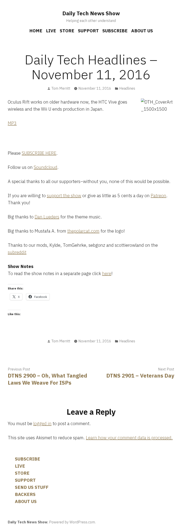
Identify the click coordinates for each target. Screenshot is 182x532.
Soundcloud (45, 167)
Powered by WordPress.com (72, 522)
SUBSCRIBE (115, 31)
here (106, 273)
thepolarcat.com (83, 231)
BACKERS (25, 494)
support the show (64, 196)
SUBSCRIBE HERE (39, 153)
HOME (35, 31)
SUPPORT (88, 31)
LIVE (51, 31)
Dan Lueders (47, 217)
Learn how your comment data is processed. (129, 438)
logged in (42, 423)
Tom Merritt (60, 88)
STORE (67, 31)
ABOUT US (142, 31)
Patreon (158, 196)
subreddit (17, 252)
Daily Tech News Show (91, 13)
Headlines (127, 88)
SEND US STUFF (31, 487)
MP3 (12, 123)
